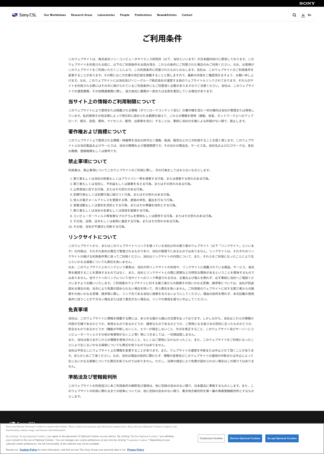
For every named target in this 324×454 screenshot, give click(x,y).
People (125, 15)
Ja (303, 15)
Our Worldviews (55, 15)
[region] (162, 438)
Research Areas (81, 15)
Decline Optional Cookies (245, 438)
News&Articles (167, 15)
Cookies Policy (28, 449)
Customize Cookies (211, 438)
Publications (143, 15)
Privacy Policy (135, 449)
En (309, 15)
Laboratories (106, 15)
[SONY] (307, 3)
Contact (187, 15)
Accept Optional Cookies (282, 438)
